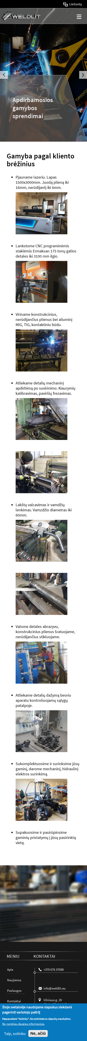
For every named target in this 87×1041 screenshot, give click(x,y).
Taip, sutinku (15, 1033)
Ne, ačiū (38, 1033)
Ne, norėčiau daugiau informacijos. (23, 1024)
